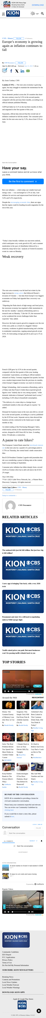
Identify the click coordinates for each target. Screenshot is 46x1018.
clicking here (9, 810)
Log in (35, 824)
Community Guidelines (10, 952)
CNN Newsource (9, 63)
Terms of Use (7, 963)
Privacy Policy (7, 960)
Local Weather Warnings (11, 988)
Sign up (40, 824)
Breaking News (7, 977)
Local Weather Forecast (10, 985)
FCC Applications (8, 957)
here (12, 816)
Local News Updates (9, 982)
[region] (23, 855)
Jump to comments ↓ (9, 495)
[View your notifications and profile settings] (41, 841)
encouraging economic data (20, 202)
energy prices (18, 293)
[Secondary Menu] (5, 13)
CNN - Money (22, 487)
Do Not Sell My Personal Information (15, 965)
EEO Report (6, 955)
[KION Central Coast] (16, 13)
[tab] (8, 841)
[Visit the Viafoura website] (39, 884)
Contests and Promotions (11, 980)
